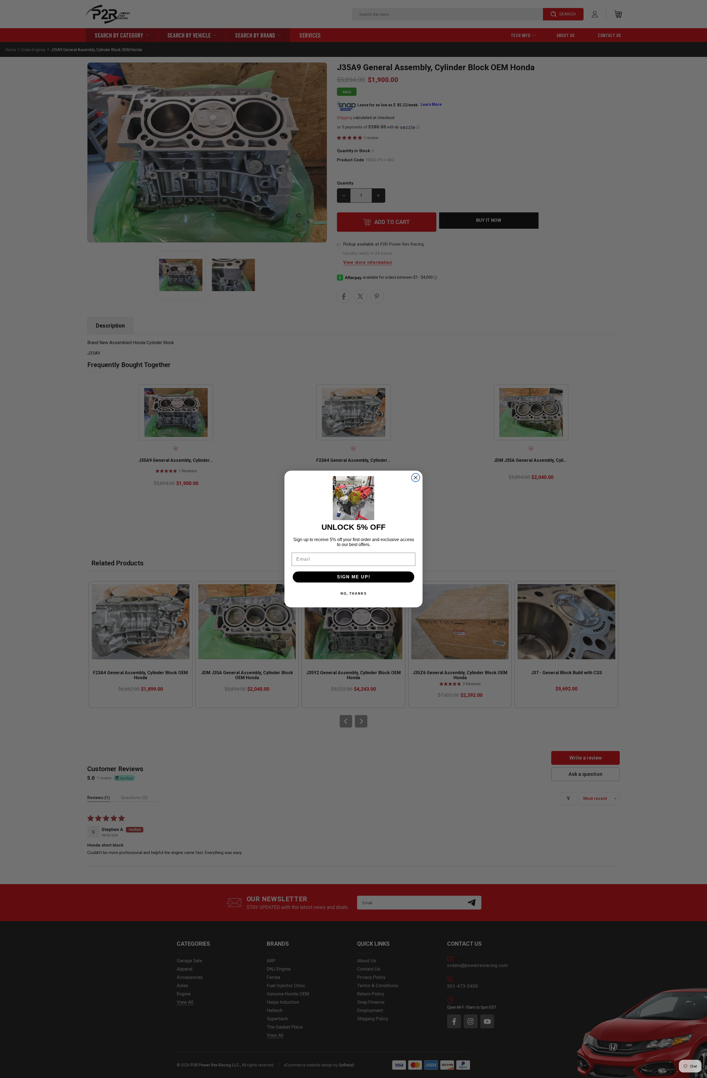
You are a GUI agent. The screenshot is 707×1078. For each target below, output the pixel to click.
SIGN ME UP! (353, 576)
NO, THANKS (354, 593)
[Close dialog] (415, 477)
